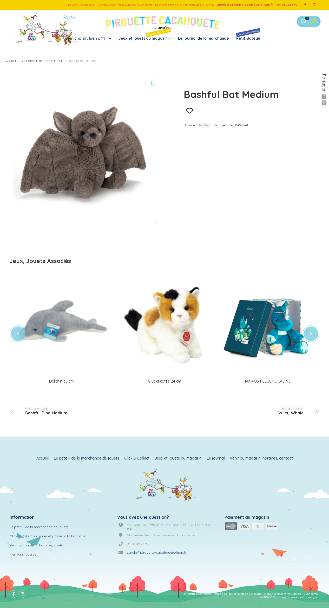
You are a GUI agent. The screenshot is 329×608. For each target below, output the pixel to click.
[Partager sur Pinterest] (324, 103)
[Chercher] (313, 21)
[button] (152, 83)
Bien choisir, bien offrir (86, 38)
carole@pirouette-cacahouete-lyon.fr (245, 4)
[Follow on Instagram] (314, 5)
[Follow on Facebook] (305, 5)
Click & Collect (137, 458)
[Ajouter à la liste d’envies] (189, 110)
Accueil (11, 61)
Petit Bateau (248, 35)
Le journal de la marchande (203, 38)
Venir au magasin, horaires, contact (261, 458)
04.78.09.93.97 (287, 4)
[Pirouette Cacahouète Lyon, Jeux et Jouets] (165, 485)
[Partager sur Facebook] (324, 97)
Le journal (216, 458)
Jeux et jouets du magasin (144, 35)
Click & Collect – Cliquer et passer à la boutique (47, 536)
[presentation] (18, 333)
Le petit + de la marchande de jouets (86, 458)
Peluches (57, 61)
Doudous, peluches (33, 61)
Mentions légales (23, 554)
